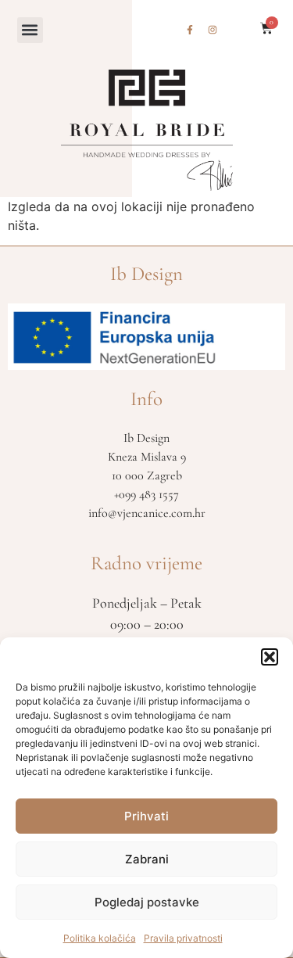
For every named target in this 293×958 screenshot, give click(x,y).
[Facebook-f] (189, 29)
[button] (269, 657)
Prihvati (146, 816)
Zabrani (147, 859)
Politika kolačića (99, 938)
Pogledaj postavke (147, 902)
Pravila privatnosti (183, 938)
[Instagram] (212, 29)
